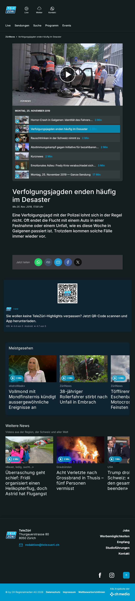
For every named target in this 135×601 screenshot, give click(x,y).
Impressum (69, 592)
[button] (48, 262)
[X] (78, 262)
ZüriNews (10, 36)
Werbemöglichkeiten (115, 536)
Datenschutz (53, 592)
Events (66, 25)
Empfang (123, 542)
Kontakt (124, 553)
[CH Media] (120, 593)
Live (8, 25)
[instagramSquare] (111, 575)
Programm (51, 25)
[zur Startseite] (11, 10)
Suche (37, 25)
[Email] (58, 262)
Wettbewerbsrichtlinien (91, 592)
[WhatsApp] (38, 262)
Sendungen (22, 25)
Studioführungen (118, 547)
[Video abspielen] (67, 74)
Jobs (126, 530)
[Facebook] (68, 262)
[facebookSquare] (100, 575)
